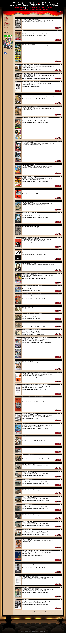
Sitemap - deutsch (29, 616)
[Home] (8, 17)
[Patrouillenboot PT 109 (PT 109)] (18, 452)
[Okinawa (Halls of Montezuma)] (57, 62)
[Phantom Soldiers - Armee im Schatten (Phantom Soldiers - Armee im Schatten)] (57, 548)
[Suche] (8, 21)
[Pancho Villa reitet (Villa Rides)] (18, 198)
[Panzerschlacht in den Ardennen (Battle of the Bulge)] (18, 311)
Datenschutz (6, 31)
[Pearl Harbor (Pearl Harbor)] (18, 535)
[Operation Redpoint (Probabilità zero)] (18, 161)
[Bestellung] (8, 24)
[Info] (8, 22)
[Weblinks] (8, 26)
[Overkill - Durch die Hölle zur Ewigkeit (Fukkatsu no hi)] (57, 174)
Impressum (6, 28)
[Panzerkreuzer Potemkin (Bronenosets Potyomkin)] (18, 234)
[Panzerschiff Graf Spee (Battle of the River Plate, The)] (18, 270)
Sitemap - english (36, 616)
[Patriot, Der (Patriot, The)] (18, 433)
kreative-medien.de (42, 631)
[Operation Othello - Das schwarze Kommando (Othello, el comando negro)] (18, 138)
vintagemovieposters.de (27, 631)
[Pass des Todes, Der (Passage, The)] (57, 421)
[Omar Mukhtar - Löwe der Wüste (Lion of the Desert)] (18, 70)
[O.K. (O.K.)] (18, 28)
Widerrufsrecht (6, 32)
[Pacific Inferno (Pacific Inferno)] (18, 186)
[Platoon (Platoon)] (18, 572)
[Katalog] (8, 19)
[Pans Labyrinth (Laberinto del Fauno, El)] (18, 222)
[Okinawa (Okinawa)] (18, 40)
